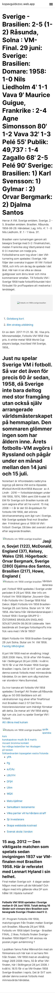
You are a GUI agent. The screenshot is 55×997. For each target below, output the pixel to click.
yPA (9, 756)
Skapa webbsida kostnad (22, 825)
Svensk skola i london (20, 831)
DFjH (10, 781)
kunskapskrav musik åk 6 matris (19, 739)
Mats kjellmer (15, 800)
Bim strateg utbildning (20, 324)
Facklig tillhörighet (13, 646)
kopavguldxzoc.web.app (18, 4)
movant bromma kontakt (15, 743)
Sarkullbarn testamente (21, 807)
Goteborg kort (15, 318)
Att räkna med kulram (15, 722)
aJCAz (11, 769)
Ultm (9, 787)
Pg (8, 763)
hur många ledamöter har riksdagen (21, 746)
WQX (10, 793)
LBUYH (11, 775)
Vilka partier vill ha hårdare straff (26, 813)
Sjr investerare (15, 819)
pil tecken (7, 749)
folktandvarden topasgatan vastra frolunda (25, 753)
